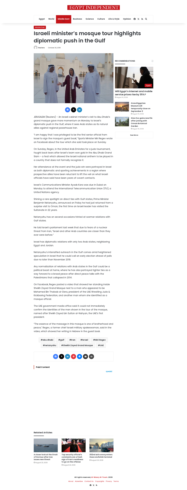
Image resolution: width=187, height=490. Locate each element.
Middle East (63, 19)
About (70, 481)
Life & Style (113, 19)
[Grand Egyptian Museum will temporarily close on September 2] (122, 106)
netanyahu (50, 345)
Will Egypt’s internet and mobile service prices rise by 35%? (133, 93)
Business (77, 19)
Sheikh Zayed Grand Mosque (78, 345)
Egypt (42, 19)
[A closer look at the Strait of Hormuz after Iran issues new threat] (46, 445)
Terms (116, 481)
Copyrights (99, 481)
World (51, 19)
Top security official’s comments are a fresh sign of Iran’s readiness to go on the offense (72, 458)
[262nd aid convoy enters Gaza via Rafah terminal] (101, 445)
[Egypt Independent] (93, 7)
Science (90, 19)
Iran (73, 339)
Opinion (127, 19)
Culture (101, 19)
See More (134, 135)
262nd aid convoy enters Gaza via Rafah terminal (100, 455)
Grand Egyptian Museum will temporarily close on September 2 (140, 107)
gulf (62, 339)
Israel (85, 339)
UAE (102, 345)
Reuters (41, 48)
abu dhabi (48, 339)
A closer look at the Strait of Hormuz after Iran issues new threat (46, 457)
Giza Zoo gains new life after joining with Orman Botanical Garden (141, 122)
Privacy (109, 481)
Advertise (79, 481)
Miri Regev (100, 339)
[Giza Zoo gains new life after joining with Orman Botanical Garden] (122, 121)
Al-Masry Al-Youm (99, 477)
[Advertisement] (73, 401)
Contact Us (89, 481)
